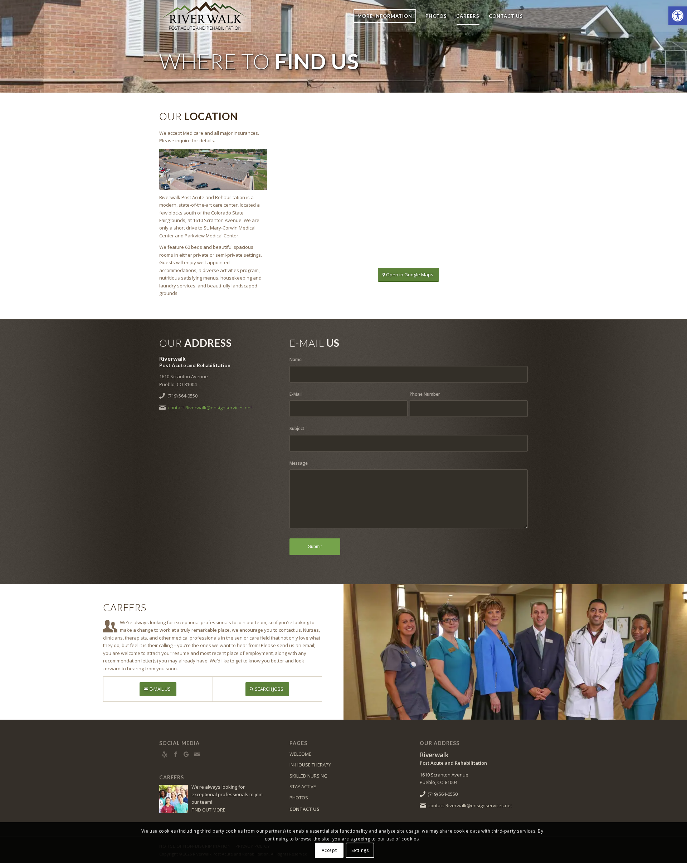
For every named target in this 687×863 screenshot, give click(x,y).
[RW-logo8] (208, 16)
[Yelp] (164, 754)
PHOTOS (298, 797)
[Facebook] (175, 754)
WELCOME (300, 754)
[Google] (186, 754)
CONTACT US (304, 809)
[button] (677, 15)
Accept (329, 850)
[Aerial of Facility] (213, 169)
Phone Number (425, 394)
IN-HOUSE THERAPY (310, 764)
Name (295, 359)
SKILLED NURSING (308, 776)
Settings (360, 850)
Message (298, 463)
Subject (296, 428)
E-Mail (295, 394)
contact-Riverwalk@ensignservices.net (210, 407)
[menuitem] (385, 16)
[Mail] (196, 754)
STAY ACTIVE (302, 786)
